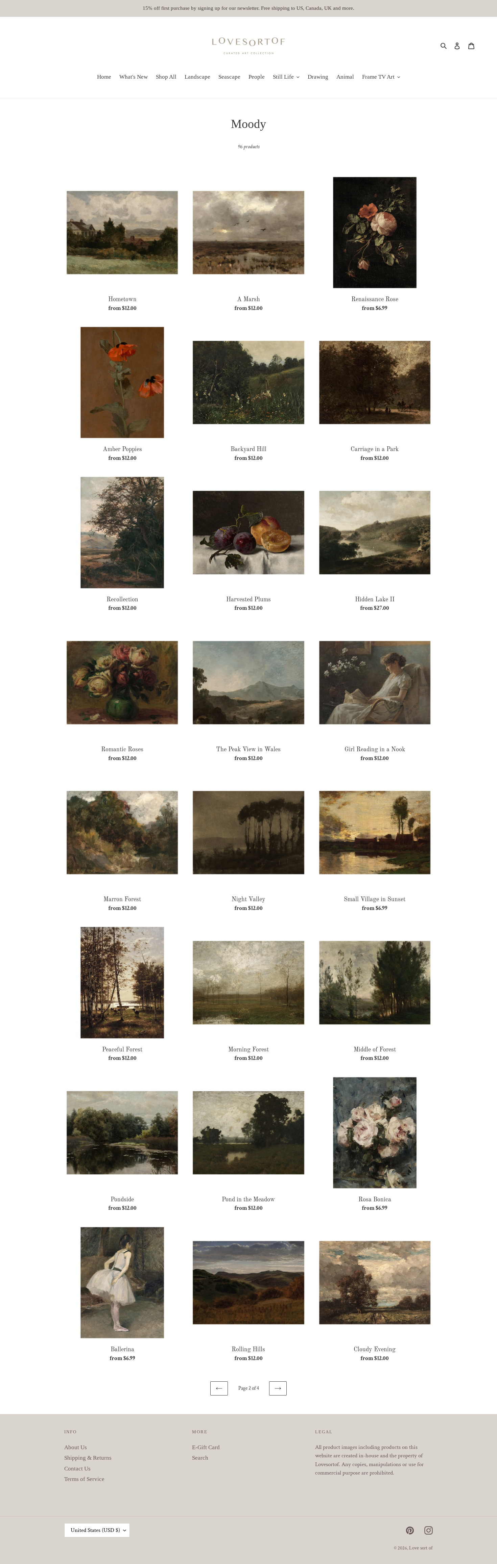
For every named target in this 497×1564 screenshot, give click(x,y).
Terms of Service (84, 1479)
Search (200, 1458)
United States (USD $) (95, 1530)
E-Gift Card (206, 1447)
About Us (75, 1447)
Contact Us (77, 1468)
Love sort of (421, 1547)
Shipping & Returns (88, 1458)
